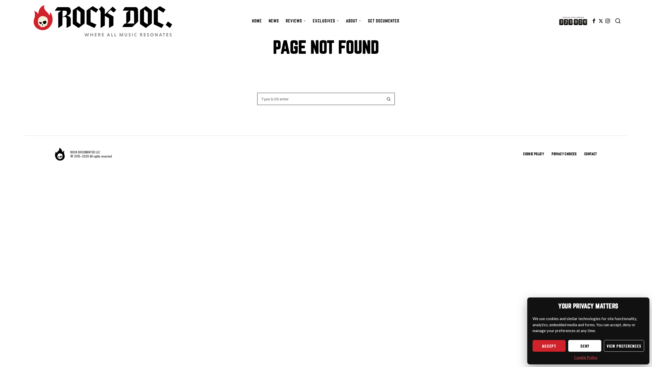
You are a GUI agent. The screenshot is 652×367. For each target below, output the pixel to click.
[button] (389, 99)
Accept (549, 346)
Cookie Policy (585, 357)
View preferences (624, 346)
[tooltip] (594, 21)
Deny (584, 346)
